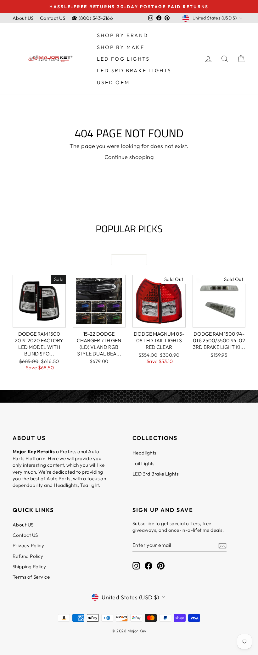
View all (129, 259)
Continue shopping (129, 157)
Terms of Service (31, 577)
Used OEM (113, 82)
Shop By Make (120, 47)
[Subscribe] (222, 545)
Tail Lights (143, 463)
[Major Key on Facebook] (148, 565)
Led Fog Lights (123, 59)
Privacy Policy (28, 545)
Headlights (144, 453)
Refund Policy (28, 556)
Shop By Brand (123, 35)
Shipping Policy (29, 567)
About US (23, 18)
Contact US (52, 18)
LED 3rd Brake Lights (134, 70)
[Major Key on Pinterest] (161, 565)
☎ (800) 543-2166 (92, 18)
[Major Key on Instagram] (136, 565)
